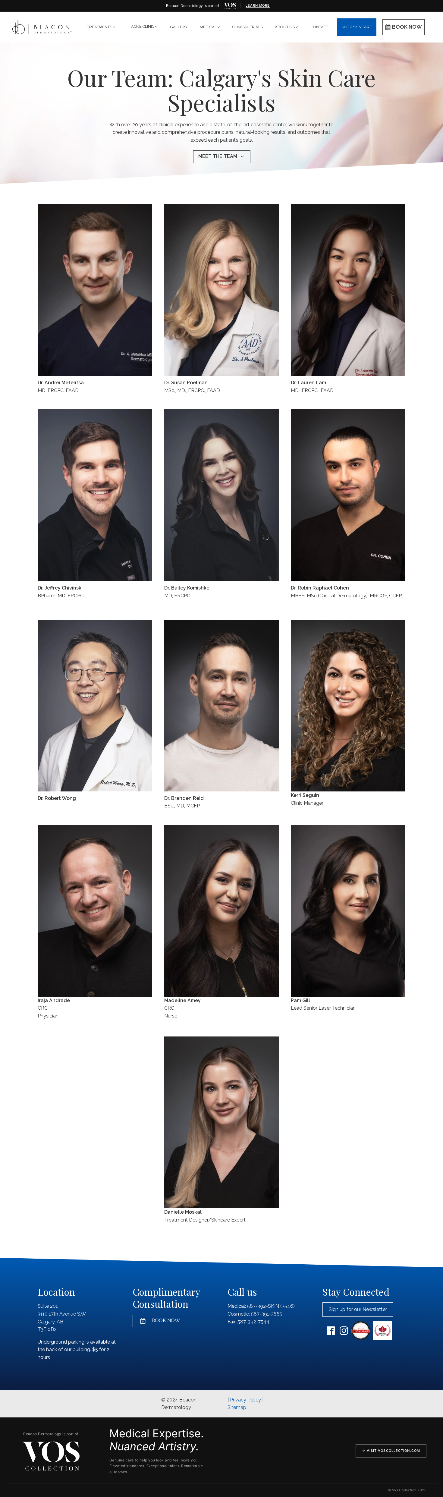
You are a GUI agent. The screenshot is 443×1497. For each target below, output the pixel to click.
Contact (319, 27)
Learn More (258, 5)
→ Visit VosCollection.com (391, 1450)
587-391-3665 (266, 1314)
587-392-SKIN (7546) (271, 1306)
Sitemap (237, 1407)
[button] (101, 27)
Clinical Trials (247, 27)
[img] (230, 6)
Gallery (179, 27)
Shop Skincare (356, 27)
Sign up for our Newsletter (358, 1309)
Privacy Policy (245, 1400)
